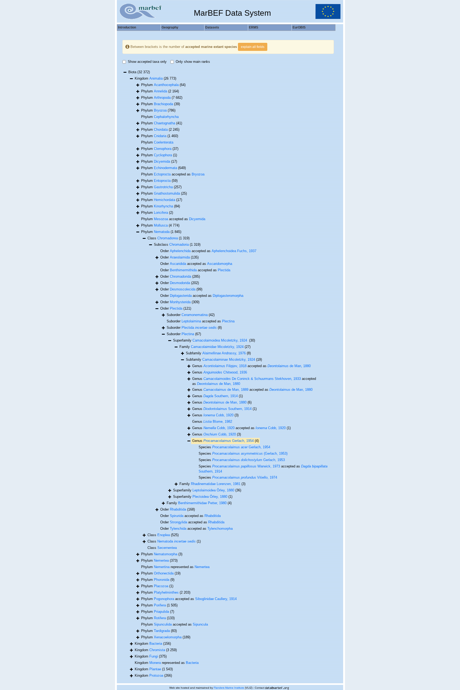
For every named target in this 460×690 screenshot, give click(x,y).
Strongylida (178, 522)
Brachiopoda (163, 104)
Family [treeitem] (214, 347)
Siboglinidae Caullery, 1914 (216, 599)
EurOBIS (299, 27)
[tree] (228, 374)
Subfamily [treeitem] (218, 353)
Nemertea (161, 560)
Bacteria (155, 644)
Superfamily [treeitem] (214, 340)
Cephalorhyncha (166, 117)
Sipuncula (200, 624)
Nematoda (162, 232)
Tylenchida (178, 529)
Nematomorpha (165, 554)
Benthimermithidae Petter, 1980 (202, 503)
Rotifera (160, 618)
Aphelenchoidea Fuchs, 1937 (234, 251)
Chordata (161, 130)
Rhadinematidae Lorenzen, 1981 (215, 484)
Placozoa (161, 586)
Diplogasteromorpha (228, 296)
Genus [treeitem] (219, 372)
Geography (170, 27)
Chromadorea (167, 238)
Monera (155, 663)
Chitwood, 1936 (225, 372)
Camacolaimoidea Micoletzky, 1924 (220, 340)
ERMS (253, 27)
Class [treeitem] (168, 238)
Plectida (224, 270)
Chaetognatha (164, 123)
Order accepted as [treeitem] (208, 251)
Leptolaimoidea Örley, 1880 (213, 490)
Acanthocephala (166, 85)
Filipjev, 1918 (225, 366)
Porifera (160, 605)
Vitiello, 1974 (244, 477)
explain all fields (252, 47)
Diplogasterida (181, 296)
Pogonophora (164, 599)
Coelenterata (163, 142)
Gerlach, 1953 (248, 460)
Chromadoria (179, 245)
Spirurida (176, 516)
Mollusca (161, 225)
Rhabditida (178, 509)
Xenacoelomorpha (168, 637)
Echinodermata (165, 168)
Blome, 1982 (217, 422)
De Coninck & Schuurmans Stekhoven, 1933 (252, 379)
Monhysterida (180, 302)
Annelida (160, 91)
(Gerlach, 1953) (250, 453)
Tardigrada (162, 631)
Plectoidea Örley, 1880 (209, 497)
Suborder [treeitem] (191, 315)
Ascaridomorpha (219, 264)
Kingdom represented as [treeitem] (167, 663)
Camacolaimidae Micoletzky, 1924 (217, 347)
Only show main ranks (193, 62)
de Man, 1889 (225, 390)
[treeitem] (224, 360)
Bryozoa (160, 110)
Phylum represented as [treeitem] (175, 567)
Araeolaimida (180, 257)
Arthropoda (162, 98)
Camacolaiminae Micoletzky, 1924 (228, 360)
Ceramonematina (195, 315)
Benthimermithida (183, 270)
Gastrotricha (163, 187)
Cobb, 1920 (218, 415)
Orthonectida (164, 573)
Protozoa (156, 675)
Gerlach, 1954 (228, 441)
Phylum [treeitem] (163, 85)
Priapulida (161, 612)
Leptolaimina (191, 321)
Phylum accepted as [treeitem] (172, 174)
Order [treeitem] (179, 257)
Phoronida (161, 580)
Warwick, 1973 (246, 466)
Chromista (157, 650)
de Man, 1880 (289, 366)
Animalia (156, 78)
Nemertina (162, 567)
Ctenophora (162, 149)
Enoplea (163, 535)
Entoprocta (162, 181)
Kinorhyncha (163, 206)
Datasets (212, 27)
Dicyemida (162, 161)
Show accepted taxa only (147, 62)
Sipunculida (163, 624)
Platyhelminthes (166, 592)
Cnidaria (160, 136)
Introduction (127, 27)
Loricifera (161, 213)
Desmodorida (180, 283)
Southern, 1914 (220, 396)
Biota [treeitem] (139, 72)
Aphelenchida (180, 251)
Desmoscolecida (182, 289)
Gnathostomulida (167, 193)
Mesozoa (161, 219)
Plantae (155, 669)
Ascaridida (178, 264)
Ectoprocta (162, 174)
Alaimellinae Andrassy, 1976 (224, 353)
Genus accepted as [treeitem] (251, 366)
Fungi (153, 656)
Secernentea (167, 548)
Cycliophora (163, 155)
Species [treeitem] (234, 447)
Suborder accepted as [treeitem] (201, 321)
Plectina (228, 321)
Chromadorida (180, 276)
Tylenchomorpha (220, 529)
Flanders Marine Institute (229, 687)
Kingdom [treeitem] (155, 78)
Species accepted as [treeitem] (263, 468)
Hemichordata (164, 200)
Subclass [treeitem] (177, 245)
